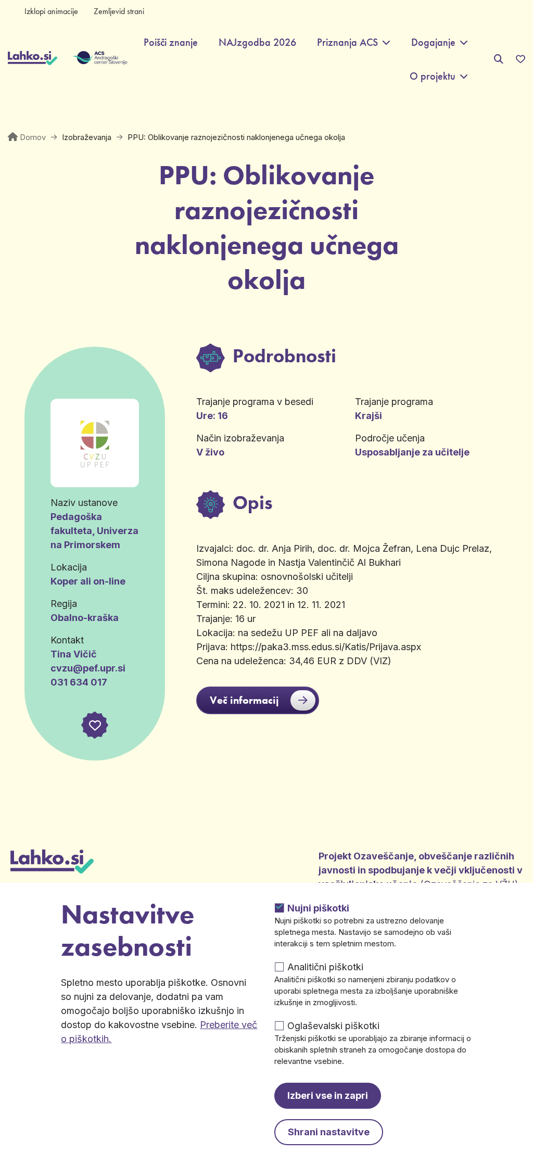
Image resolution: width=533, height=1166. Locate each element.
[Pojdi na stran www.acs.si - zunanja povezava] (84, 59)
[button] (94, 725)
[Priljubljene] (520, 59)
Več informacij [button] (244, 700)
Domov (33, 137)
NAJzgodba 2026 (257, 42)
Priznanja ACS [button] (347, 42)
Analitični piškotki (325, 966)
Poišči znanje (171, 42)
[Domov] (32, 59)
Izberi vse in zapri (327, 1095)
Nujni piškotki (318, 908)
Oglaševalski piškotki (333, 1025)
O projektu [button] (432, 76)
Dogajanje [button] (433, 42)
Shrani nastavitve (329, 1131)
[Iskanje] (498, 59)
